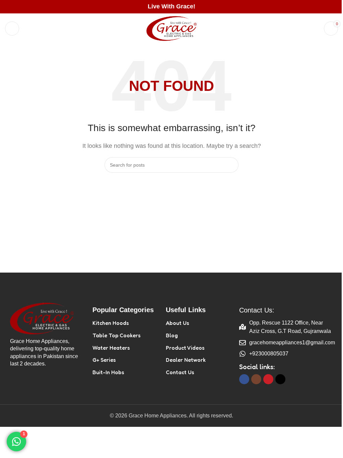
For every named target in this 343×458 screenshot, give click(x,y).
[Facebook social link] (244, 379)
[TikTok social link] (280, 379)
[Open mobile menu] (12, 28)
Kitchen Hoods (110, 323)
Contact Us (180, 372)
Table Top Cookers (116, 335)
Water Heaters (111, 347)
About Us (177, 323)
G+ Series (104, 359)
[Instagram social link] (256, 379)
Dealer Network (186, 359)
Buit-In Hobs (108, 372)
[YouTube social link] (268, 379)
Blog (172, 335)
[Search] (314, 28)
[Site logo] (171, 28)
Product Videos (185, 347)
